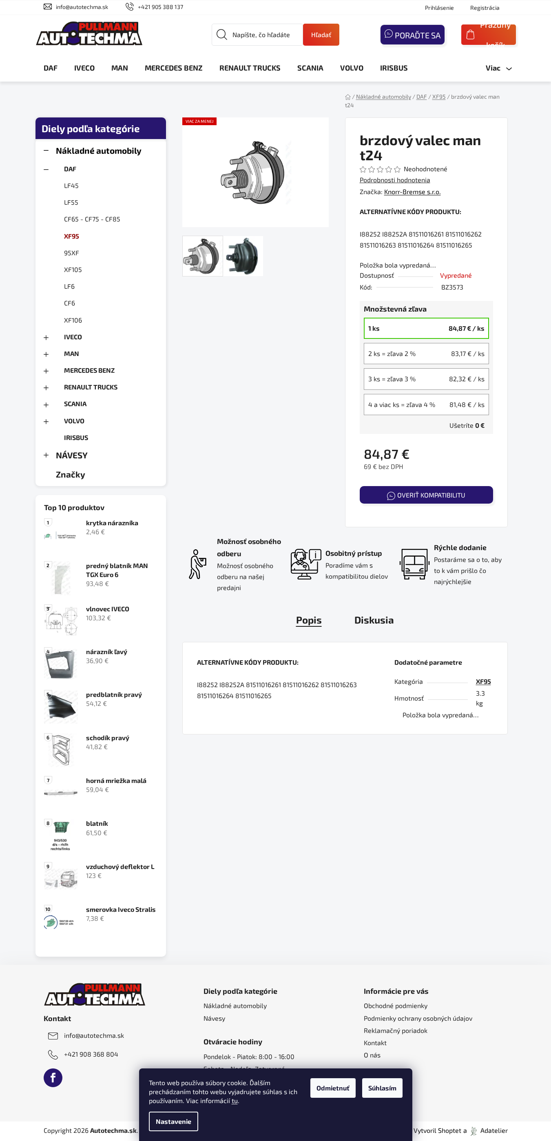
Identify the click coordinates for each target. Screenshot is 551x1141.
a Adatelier (485, 1130)
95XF (71, 253)
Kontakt (375, 1042)
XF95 (71, 236)
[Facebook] (53, 1077)
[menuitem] (50, 68)
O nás (372, 1055)
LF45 (71, 185)
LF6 (69, 286)
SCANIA (75, 403)
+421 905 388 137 (160, 6)
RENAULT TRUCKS (90, 387)
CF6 (69, 303)
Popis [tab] (309, 620)
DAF (70, 168)
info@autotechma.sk (82, 6)
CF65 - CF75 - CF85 (92, 219)
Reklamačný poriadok (395, 1030)
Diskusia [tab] (374, 620)
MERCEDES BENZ (89, 370)
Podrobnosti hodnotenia (395, 180)
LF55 (71, 202)
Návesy (214, 1018)
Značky (70, 474)
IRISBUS (76, 437)
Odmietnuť (333, 1088)
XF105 (73, 269)
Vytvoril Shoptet (437, 1130)
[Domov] (348, 96)
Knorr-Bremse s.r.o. (412, 191)
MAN (71, 353)
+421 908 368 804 (91, 1054)
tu (235, 1100)
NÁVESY (72, 455)
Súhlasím (382, 1088)
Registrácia (485, 7)
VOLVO (74, 421)
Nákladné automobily (99, 150)
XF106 (73, 320)
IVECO (73, 337)
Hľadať (321, 34)
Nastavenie (173, 1121)
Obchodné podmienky (395, 1005)
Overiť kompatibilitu (431, 495)
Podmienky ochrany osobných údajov (418, 1018)
